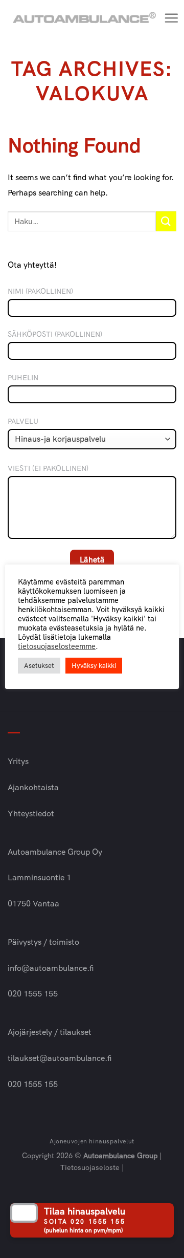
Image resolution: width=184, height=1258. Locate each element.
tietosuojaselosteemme (57, 646)
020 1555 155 (33, 993)
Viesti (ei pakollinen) (48, 468)
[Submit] (166, 221)
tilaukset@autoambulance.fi (59, 1058)
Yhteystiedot (31, 813)
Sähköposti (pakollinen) (55, 334)
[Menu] (171, 18)
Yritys (18, 761)
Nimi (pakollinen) (40, 291)
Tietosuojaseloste (90, 1167)
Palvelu (23, 421)
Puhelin (23, 377)
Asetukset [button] (39, 665)
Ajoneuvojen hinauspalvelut (92, 1141)
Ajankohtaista (33, 787)
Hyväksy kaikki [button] (94, 665)
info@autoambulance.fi (51, 968)
